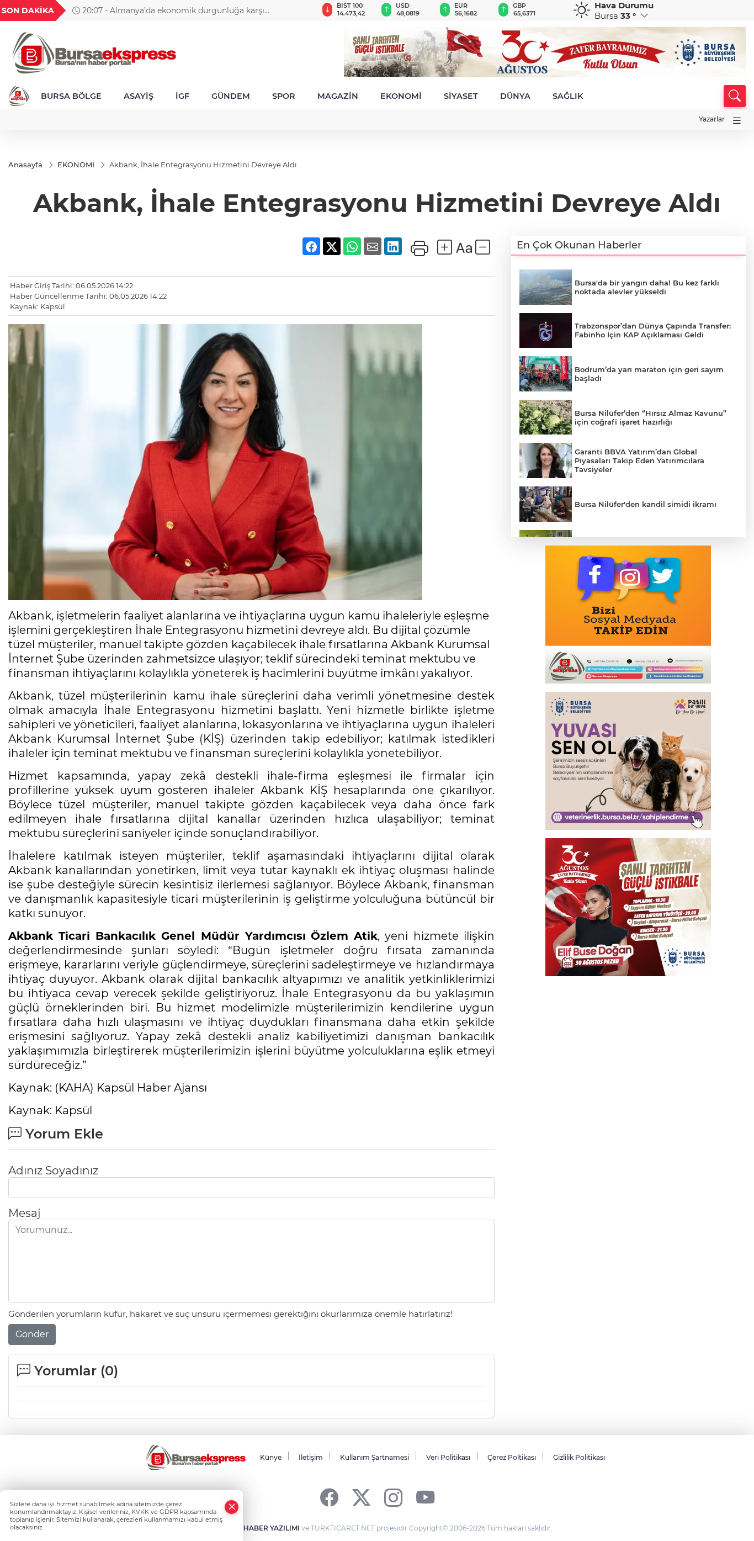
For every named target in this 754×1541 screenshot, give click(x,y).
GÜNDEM (230, 96)
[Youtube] (425, 1497)
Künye (271, 1457)
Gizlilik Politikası (579, 1457)
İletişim (311, 1457)
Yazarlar (712, 119)
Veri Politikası (448, 1457)
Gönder (32, 1334)
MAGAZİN (337, 96)
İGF (182, 96)
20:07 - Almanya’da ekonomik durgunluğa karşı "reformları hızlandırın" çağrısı (168, 10)
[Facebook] (329, 1497)
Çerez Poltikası (511, 1457)
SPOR (283, 96)
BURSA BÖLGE (71, 96)
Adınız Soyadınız (53, 1170)
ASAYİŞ (138, 96)
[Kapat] (231, 1507)
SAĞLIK (568, 96)
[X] (361, 1497)
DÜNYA (515, 96)
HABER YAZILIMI (271, 1528)
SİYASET (461, 96)
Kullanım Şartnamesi (374, 1457)
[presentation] (291, 10)
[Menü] (737, 121)
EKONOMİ (401, 96)
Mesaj (24, 1213)
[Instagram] (393, 1497)
